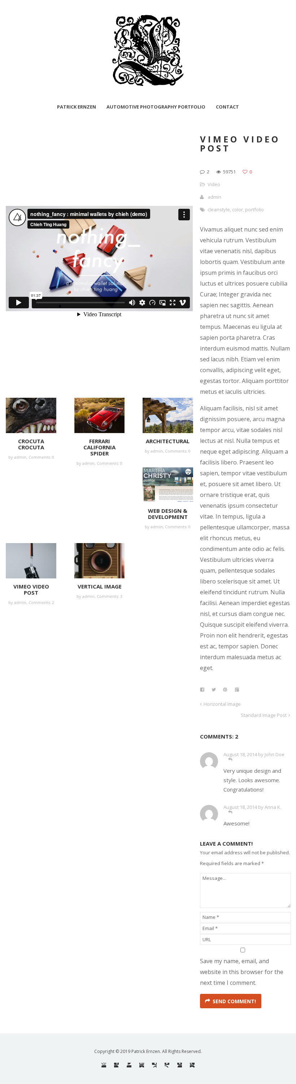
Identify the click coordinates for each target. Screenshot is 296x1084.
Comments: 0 (41, 457)
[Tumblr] (179, 1065)
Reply (230, 760)
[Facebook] (116, 1065)
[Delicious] (154, 1065)
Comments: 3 (109, 596)
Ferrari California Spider (99, 447)
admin (214, 197)
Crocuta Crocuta (31, 444)
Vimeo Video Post (31, 589)
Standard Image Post (264, 715)
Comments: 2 (41, 602)
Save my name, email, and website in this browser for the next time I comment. (241, 972)
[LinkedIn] (141, 1065)
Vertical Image (100, 586)
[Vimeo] (167, 1065)
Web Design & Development (168, 513)
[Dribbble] (103, 1065)
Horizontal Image (222, 704)
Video (214, 184)
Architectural (168, 441)
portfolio (254, 209)
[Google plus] (192, 1065)
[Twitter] (129, 1065)
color (237, 209)
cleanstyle (219, 209)
